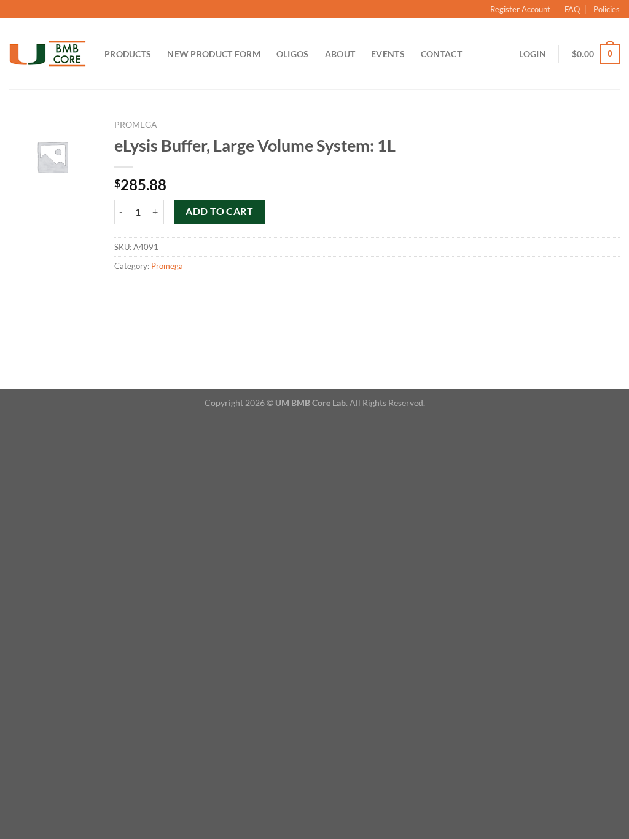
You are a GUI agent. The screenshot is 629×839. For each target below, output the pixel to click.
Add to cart (219, 211)
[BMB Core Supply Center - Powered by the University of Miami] (47, 54)
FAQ (572, 9)
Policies (606, 9)
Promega (135, 125)
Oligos (292, 54)
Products (127, 54)
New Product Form (213, 54)
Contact (441, 54)
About (340, 54)
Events (388, 54)
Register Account (520, 9)
